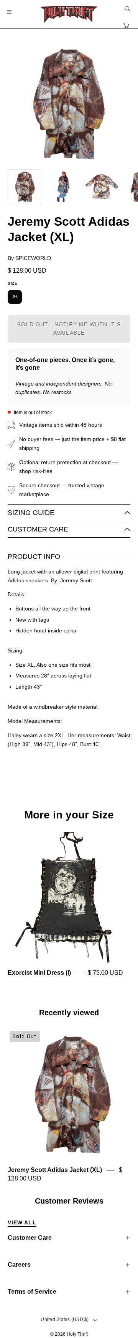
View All (22, 1222)
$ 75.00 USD (105, 972)
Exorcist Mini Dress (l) (39, 972)
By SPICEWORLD (29, 258)
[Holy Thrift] (69, 14)
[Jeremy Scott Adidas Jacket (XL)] (25, 186)
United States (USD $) (65, 1319)
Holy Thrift (77, 1334)
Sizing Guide (31, 512)
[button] (126, 8)
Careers (19, 1264)
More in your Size (69, 815)
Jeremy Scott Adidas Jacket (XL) (55, 1170)
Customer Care (38, 529)
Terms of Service (32, 1291)
